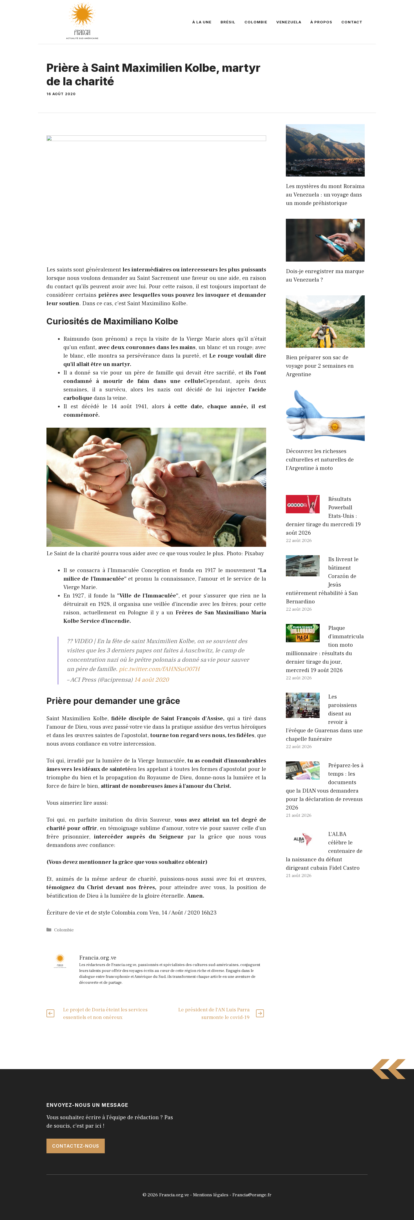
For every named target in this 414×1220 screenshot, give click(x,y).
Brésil (228, 22)
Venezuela (288, 22)
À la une (202, 22)
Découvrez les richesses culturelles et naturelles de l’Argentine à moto (320, 460)
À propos (321, 22)
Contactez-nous (75, 1146)
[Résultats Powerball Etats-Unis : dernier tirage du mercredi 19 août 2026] (303, 509)
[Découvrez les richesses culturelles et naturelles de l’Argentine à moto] (325, 437)
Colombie (255, 22)
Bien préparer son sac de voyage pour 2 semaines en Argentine (320, 366)
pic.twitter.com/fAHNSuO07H (159, 669)
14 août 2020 (151, 680)
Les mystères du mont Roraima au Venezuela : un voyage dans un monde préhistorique (325, 195)
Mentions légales (210, 1195)
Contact (351, 22)
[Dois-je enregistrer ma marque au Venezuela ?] (325, 257)
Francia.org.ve (174, 1195)
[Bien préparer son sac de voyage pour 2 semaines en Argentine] (325, 343)
